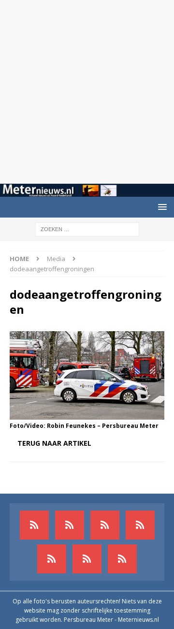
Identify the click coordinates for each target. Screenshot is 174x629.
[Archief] (34, 525)
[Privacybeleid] (87, 558)
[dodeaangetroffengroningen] (87, 414)
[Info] (51, 558)
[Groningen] (104, 525)
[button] (161, 206)
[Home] (140, 525)
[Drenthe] (69, 525)
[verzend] (122, 558)
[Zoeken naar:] (87, 229)
